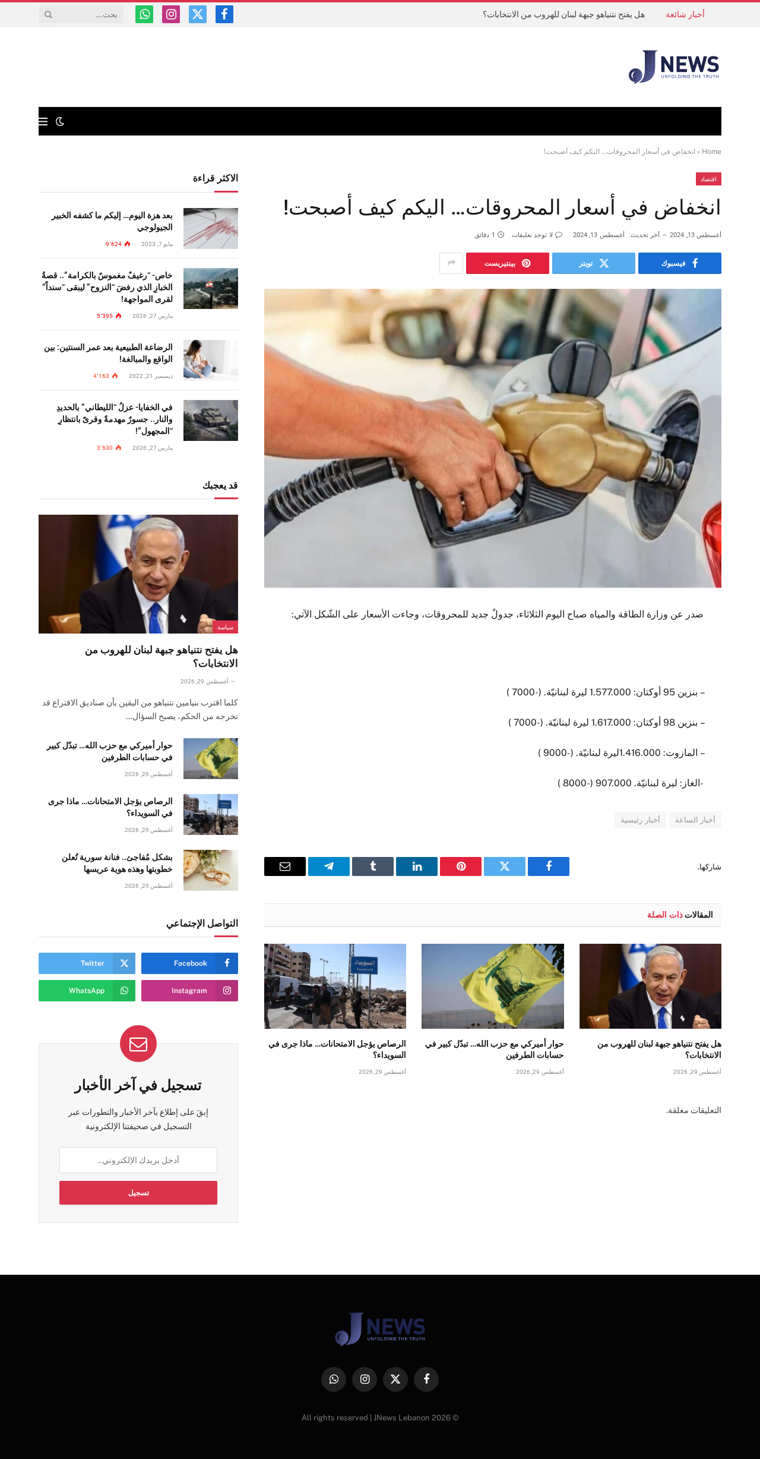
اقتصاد (709, 178)
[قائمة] (43, 121)
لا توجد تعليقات (532, 235)
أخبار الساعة (695, 819)
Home (711, 151)
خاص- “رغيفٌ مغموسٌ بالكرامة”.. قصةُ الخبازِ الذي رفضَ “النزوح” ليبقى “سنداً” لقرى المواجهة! (107, 287)
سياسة (225, 627)
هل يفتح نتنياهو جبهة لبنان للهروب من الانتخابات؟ (564, 14)
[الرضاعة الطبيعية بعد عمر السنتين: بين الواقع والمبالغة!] (210, 360)
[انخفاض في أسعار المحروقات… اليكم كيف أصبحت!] (492, 438)
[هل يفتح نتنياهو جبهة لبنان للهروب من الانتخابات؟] (650, 986)
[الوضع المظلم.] (60, 121)
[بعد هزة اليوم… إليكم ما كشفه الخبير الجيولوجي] (210, 228)
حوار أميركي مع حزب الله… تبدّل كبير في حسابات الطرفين (494, 1049)
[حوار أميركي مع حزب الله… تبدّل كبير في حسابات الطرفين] (492, 986)
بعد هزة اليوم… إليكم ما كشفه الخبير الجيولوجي (112, 221)
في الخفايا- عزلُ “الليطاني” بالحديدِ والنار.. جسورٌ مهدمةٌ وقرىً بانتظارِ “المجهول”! (114, 419)
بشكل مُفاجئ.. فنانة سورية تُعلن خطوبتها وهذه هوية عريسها (117, 863)
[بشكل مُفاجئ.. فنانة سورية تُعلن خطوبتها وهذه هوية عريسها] (210, 870)
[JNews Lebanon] (673, 67)
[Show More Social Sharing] (451, 263)
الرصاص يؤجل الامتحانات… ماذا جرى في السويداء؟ (337, 1049)
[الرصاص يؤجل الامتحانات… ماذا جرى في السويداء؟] (335, 986)
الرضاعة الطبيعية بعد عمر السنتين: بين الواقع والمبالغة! (108, 353)
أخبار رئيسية (640, 819)
